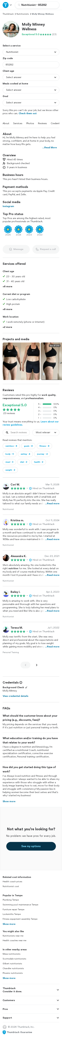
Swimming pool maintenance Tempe (20, 905)
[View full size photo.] (21, 361)
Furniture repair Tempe (13, 909)
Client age (8, 71)
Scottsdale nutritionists (14, 959)
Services (17, 123)
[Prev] (25, 665)
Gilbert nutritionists (12, 963)
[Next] (37, 665)
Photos (30, 123)
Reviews (42, 123)
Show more (9, 924)
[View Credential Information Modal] (20, 682)
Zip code (8, 58)
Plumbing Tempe (11, 900)
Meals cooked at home (15, 83)
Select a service (12, 45)
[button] (11, 29)
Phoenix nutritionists (13, 973)
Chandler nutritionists (13, 968)
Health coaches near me (14, 940)
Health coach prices (12, 881)
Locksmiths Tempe (12, 914)
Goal (5, 96)
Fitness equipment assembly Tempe (20, 919)
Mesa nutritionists (11, 954)
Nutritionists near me (13, 936)
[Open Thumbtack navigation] (7, 5)
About (6, 123)
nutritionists (23, 14)
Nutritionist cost (11, 886)
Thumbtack (8, 14)
